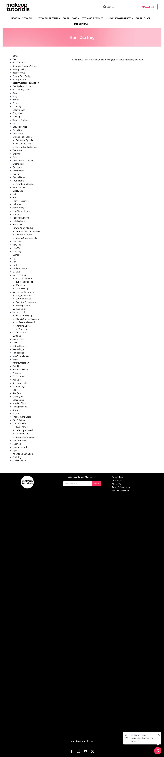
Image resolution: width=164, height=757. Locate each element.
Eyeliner (16, 153)
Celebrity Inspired (24, 430)
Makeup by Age (20, 275)
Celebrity (17, 106)
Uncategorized (20, 447)
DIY (14, 123)
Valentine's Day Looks (23, 453)
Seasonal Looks (20, 383)
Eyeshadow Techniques (27, 147)
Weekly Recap (19, 460)
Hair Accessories (21, 201)
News (15, 359)
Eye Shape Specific (24, 140)
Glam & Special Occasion (27, 319)
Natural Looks (19, 346)
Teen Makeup (22, 288)
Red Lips (17, 379)
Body (15, 96)
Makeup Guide (20, 309)
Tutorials (17, 443)
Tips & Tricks (19, 420)
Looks (15, 265)
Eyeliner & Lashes (24, 143)
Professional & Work (25, 322)
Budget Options (23, 295)
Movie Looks (18, 339)
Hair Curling (18, 207)
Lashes (16, 254)
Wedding (17, 457)
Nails (15, 342)
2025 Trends (22, 426)
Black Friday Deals (21, 89)
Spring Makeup (20, 406)
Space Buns (18, 400)
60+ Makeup (21, 285)
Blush (15, 93)
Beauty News (19, 72)
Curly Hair (17, 113)
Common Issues (23, 298)
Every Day (17, 130)
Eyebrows (17, 150)
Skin (15, 389)
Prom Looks (18, 376)
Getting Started (23, 305)
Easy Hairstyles (20, 126)
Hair (15, 194)
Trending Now (19, 423)
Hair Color (17, 204)
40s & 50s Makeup (24, 281)
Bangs (15, 55)
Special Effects (19, 403)
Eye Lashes (18, 133)
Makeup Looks (19, 312)
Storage (16, 410)
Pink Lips (17, 366)
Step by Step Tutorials (26, 238)
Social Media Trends (25, 437)
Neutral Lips (18, 352)
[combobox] (118, 6)
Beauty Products (21, 79)
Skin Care (17, 393)
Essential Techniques (26, 302)
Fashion (16, 174)
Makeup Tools (19, 332)
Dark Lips (17, 116)
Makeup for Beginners (23, 292)
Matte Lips (18, 335)
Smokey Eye (18, 396)
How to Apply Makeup (23, 227)
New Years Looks (21, 356)
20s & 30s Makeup (24, 278)
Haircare (17, 214)
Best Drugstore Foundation (26, 82)
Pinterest (23, 329)
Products (17, 373)
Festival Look (19, 177)
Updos (16, 450)
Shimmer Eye (19, 386)
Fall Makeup (18, 170)
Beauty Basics (19, 69)
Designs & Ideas (20, 120)
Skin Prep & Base (24, 234)
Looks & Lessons (21, 268)
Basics (16, 59)
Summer (17, 413)
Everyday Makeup (24, 315)
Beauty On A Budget (22, 76)
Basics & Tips (19, 62)
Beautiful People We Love (25, 66)
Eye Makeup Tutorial (22, 136)
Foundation (18, 180)
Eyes (15, 157)
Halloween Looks (21, 217)
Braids (16, 99)
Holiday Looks (19, 221)
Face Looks (18, 167)
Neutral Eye (18, 349)
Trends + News (20, 440)
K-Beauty (17, 251)
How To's (17, 241)
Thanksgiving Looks (22, 416)
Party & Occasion (21, 362)
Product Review (20, 369)
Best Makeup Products (23, 86)
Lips (14, 258)
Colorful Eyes (19, 110)
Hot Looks (17, 224)
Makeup (16, 271)
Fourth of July (19, 187)
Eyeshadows (18, 163)
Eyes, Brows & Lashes (23, 160)
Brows (16, 103)
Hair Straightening (21, 211)
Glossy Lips (18, 190)
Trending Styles (23, 325)
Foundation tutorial (25, 184)
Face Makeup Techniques (28, 231)
